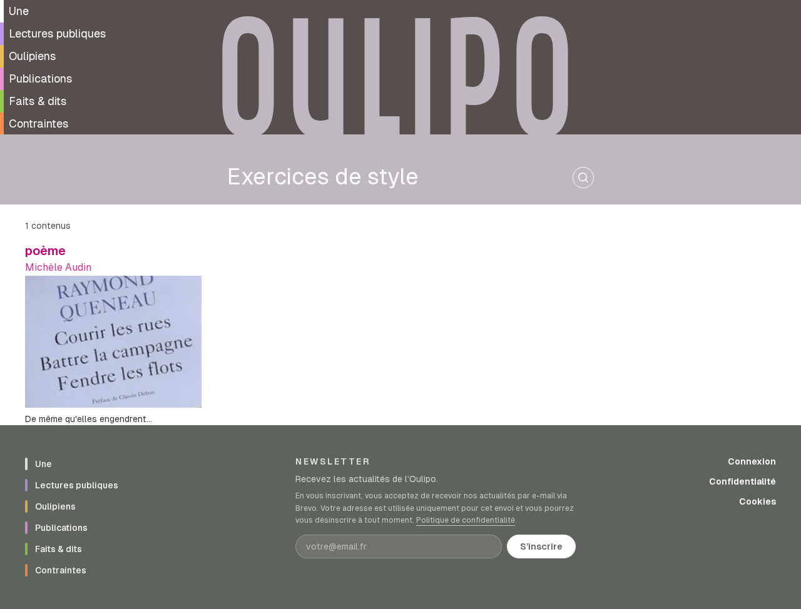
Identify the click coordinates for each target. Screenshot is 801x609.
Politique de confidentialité (465, 520)
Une (19, 11)
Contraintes (38, 123)
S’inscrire (541, 546)
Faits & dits (37, 101)
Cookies (757, 501)
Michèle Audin (58, 267)
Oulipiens (32, 56)
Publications (40, 78)
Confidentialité (742, 481)
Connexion (752, 461)
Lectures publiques (57, 33)
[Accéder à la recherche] (583, 177)
